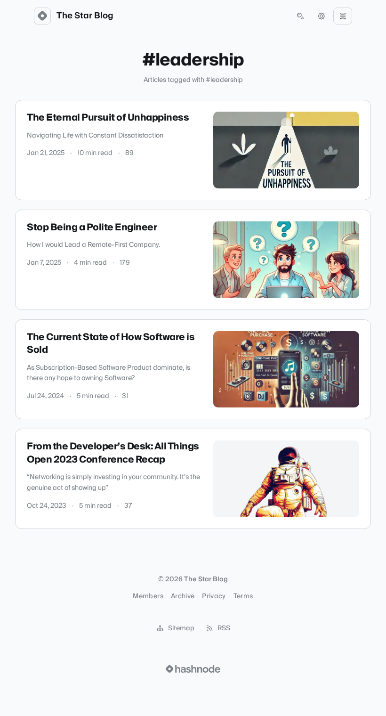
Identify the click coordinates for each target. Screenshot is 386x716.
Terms (243, 596)
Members (148, 596)
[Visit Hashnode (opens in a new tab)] (193, 668)
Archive (182, 596)
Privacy (213, 596)
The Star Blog (84, 16)
